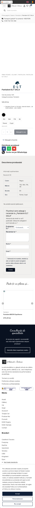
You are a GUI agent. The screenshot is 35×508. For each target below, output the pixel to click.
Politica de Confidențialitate (18, 487)
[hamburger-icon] (4, 6)
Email (8, 251)
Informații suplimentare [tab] (11, 171)
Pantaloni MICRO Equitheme (12, 314)
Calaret (12, 15)
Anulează (4, 126)
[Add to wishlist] (4, 28)
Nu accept (17, 504)
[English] (27, 2)
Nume (8, 244)
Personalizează (18, 499)
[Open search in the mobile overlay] (17, 10)
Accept (17, 494)
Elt (20, 191)
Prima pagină (5, 15)
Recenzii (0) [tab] (7, 175)
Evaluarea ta (10, 227)
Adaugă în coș (21, 132)
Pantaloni (18, 15)
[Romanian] (32, 2)
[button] (4, 148)
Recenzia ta (11, 232)
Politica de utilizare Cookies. (12, 489)
